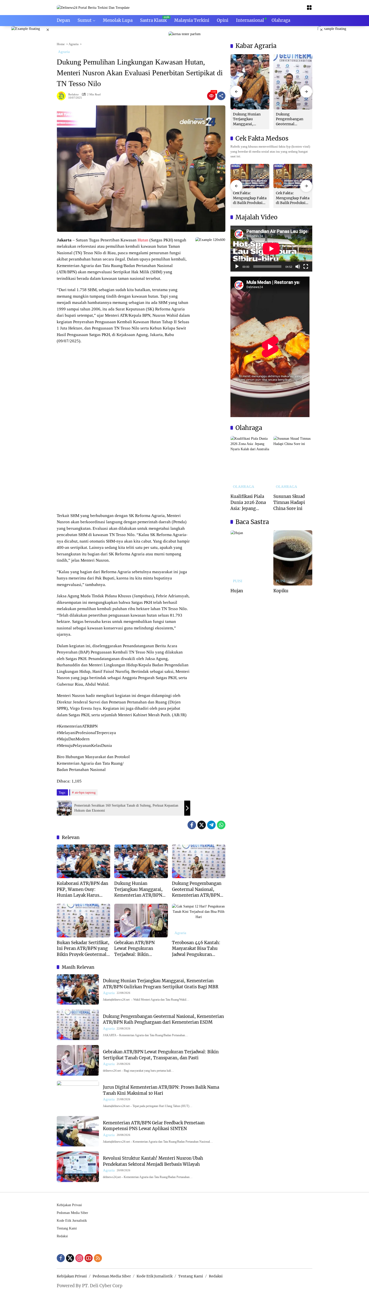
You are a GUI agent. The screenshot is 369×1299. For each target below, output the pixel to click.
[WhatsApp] (221, 825)
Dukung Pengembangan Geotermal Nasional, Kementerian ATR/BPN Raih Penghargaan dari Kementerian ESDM (196, 889)
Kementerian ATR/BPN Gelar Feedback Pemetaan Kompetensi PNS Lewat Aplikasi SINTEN (154, 1126)
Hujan (236, 591)
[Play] (236, 266)
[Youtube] (89, 1258)
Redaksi (62, 1236)
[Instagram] (79, 1258)
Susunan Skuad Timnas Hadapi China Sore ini (289, 502)
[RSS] (98, 1258)
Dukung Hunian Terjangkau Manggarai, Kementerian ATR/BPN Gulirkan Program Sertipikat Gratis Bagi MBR (138, 889)
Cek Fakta (284, 184)
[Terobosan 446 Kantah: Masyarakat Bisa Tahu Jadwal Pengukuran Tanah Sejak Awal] (198, 920)
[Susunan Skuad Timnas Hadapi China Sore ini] (292, 463)
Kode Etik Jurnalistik (72, 1220)
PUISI (237, 581)
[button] (236, 92)
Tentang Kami (67, 1228)
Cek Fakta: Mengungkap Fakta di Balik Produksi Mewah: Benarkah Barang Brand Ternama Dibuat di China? (250, 198)
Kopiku (280, 591)
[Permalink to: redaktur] (62, 95)
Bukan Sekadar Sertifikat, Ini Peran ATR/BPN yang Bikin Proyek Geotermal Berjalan (83, 949)
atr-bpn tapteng (85, 792)
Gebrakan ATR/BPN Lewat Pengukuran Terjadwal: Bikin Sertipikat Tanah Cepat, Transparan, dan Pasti (138, 949)
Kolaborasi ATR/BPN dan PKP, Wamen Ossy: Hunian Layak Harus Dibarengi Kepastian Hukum (82, 889)
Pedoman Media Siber (72, 1213)
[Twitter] (201, 825)
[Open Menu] (309, 8)
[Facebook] (192, 825)
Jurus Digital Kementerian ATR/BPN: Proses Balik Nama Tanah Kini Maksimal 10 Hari (161, 1090)
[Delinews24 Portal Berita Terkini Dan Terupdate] (93, 7)
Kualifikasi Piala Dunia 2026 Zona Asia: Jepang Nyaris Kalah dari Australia (248, 502)
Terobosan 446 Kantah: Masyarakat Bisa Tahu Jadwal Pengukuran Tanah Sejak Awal (196, 949)
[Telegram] (211, 825)
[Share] (221, 96)
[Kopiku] (292, 558)
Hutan (143, 240)
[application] (271, 249)
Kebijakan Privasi (69, 1205)
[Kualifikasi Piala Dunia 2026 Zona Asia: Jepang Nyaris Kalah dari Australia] (249, 463)
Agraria (64, 52)
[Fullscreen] (305, 266)
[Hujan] (249, 558)
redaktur (73, 94)
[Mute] (297, 266)
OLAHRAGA (243, 487)
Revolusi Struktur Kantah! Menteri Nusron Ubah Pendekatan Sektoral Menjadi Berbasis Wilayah (153, 1161)
